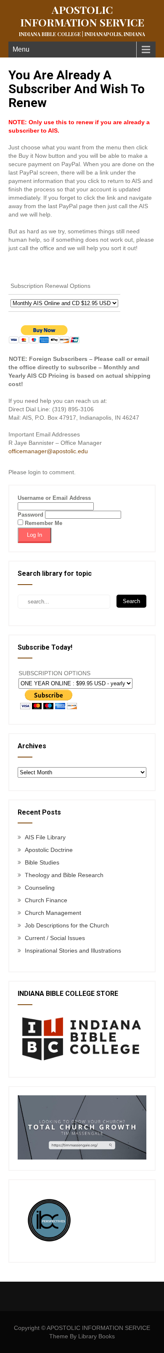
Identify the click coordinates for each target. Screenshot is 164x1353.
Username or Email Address (54, 498)
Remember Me (42, 523)
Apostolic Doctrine (49, 849)
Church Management (53, 912)
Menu (21, 49)
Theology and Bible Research (64, 875)
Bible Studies (42, 862)
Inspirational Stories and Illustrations (73, 950)
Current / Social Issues (55, 938)
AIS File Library (45, 837)
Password (30, 515)
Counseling (40, 887)
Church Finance (46, 900)
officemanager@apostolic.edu (48, 451)
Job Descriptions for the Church (67, 925)
